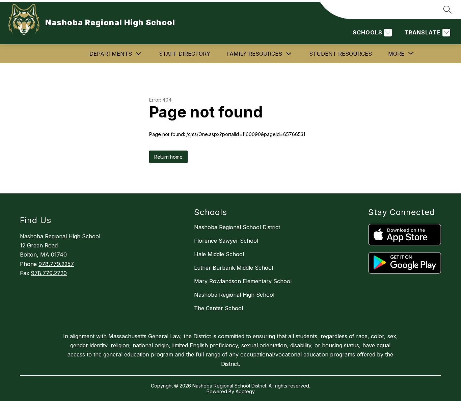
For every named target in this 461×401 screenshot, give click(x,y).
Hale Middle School (219, 254)
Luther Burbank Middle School (233, 267)
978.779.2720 (49, 273)
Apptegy (245, 391)
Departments (110, 53)
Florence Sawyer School (226, 240)
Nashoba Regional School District (237, 227)
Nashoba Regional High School (234, 294)
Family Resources (254, 53)
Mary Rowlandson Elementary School (243, 281)
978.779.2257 (56, 264)
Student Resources (340, 53)
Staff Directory (184, 53)
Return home (168, 157)
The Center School (218, 308)
